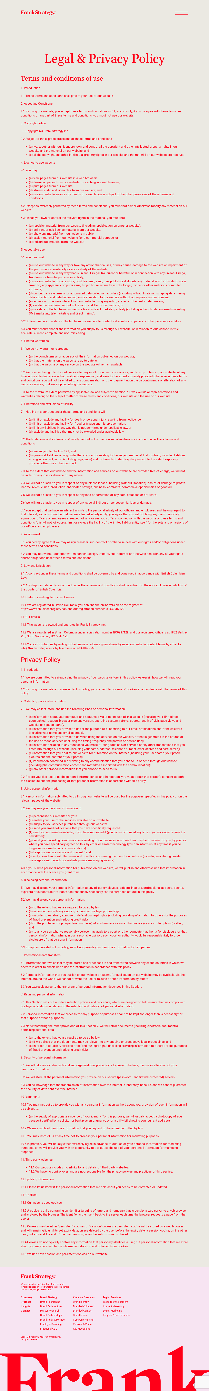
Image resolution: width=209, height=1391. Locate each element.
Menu (181, 12)
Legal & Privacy (28, 1337)
